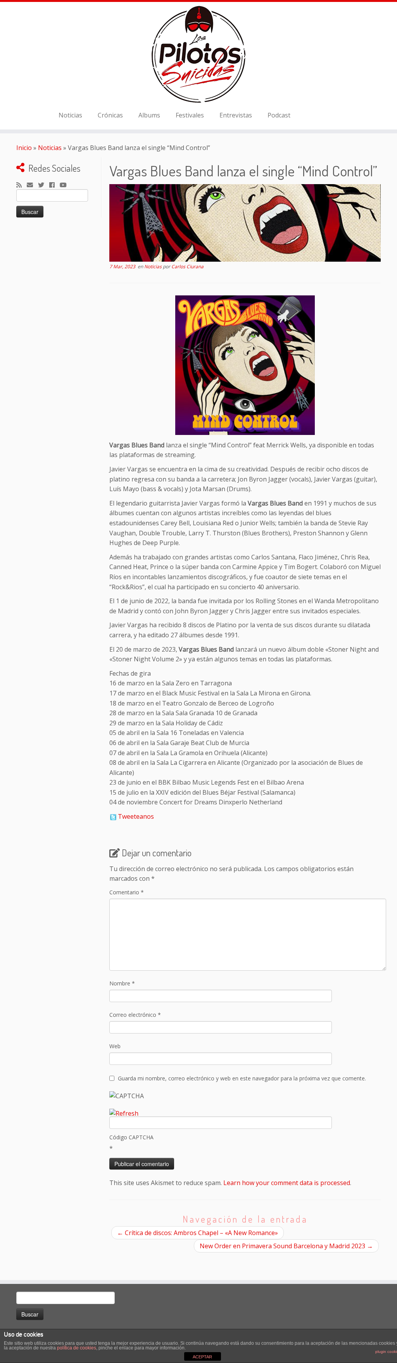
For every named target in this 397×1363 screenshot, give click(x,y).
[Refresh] (123, 1113)
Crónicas (110, 115)
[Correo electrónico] (32, 185)
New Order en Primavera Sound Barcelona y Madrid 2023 (286, 1246)
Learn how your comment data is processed (286, 1182)
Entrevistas (235, 115)
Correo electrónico (135, 1014)
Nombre (122, 983)
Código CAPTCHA (131, 1137)
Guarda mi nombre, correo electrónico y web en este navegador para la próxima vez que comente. (242, 1078)
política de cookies (76, 1348)
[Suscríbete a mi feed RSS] (21, 185)
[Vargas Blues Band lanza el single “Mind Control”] (245, 223)
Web (115, 1046)
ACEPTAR (202, 1356)
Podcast (279, 115)
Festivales (190, 115)
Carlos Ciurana (187, 266)
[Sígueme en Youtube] (66, 185)
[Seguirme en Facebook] (54, 185)
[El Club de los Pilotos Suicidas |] (198, 54)
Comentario (126, 892)
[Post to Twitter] (112, 816)
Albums (149, 115)
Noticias (70, 115)
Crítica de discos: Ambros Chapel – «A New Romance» (197, 1232)
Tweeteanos (136, 816)
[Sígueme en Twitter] (43, 185)
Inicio (24, 147)
